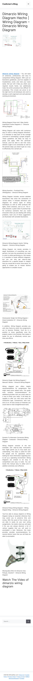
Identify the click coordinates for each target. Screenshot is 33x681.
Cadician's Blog (10, 4)
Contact (22, 678)
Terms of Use (21, 676)
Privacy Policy (12, 676)
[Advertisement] (16, 60)
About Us (21, 675)
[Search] (28, 621)
